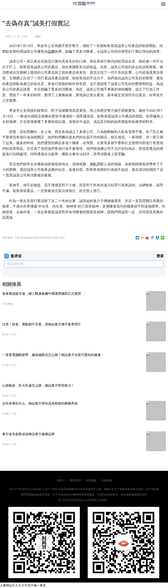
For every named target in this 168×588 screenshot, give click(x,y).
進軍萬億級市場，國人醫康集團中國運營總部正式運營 (41, 293)
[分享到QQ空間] (142, 237)
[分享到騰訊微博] (152, 237)
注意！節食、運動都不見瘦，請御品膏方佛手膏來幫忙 (41, 324)
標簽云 (61, 480)
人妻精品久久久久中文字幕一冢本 (23, 585)
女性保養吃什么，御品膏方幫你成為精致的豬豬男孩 (40, 403)
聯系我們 (75, 480)
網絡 (38, 36)
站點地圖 (107, 480)
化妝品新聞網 (66, 489)
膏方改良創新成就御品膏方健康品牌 (28, 433)
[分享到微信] (162, 237)
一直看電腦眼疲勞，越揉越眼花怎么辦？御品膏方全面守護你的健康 (51, 354)
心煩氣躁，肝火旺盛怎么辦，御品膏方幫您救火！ (38, 385)
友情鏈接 (91, 480)
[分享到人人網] (157, 237)
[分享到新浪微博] (147, 237)
